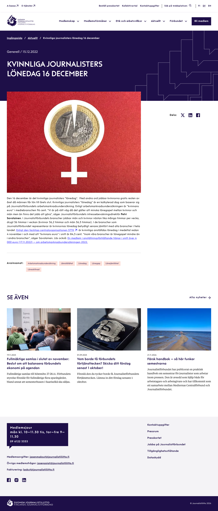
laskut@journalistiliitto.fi (38, 470)
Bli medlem (201, 21)
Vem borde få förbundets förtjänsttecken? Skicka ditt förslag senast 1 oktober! (104, 364)
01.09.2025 (82, 355)
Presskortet (154, 438)
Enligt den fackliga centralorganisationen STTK (45, 230)
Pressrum (153, 431)
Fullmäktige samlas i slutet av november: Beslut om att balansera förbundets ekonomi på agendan (38, 364)
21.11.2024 (151, 355)
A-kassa (11, 6)
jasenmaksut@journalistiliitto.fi (49, 457)
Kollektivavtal (129, 6)
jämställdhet (67, 264)
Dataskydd (154, 457)
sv (204, 6)
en (209, 6)
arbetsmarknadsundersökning (42, 264)
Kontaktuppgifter (149, 6)
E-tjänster (27, 6)
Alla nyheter (198, 297)
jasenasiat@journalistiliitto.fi (55, 463)
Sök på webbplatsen (175, 6)
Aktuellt (33, 38)
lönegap (96, 264)
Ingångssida (14, 38)
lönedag (82, 264)
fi (199, 6)
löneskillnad (34, 270)
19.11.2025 (11, 355)
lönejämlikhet (112, 264)
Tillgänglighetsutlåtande (163, 451)
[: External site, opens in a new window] (183, 115)
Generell (13, 52)
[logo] (21, 25)
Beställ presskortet (109, 6)
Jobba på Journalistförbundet (166, 444)
